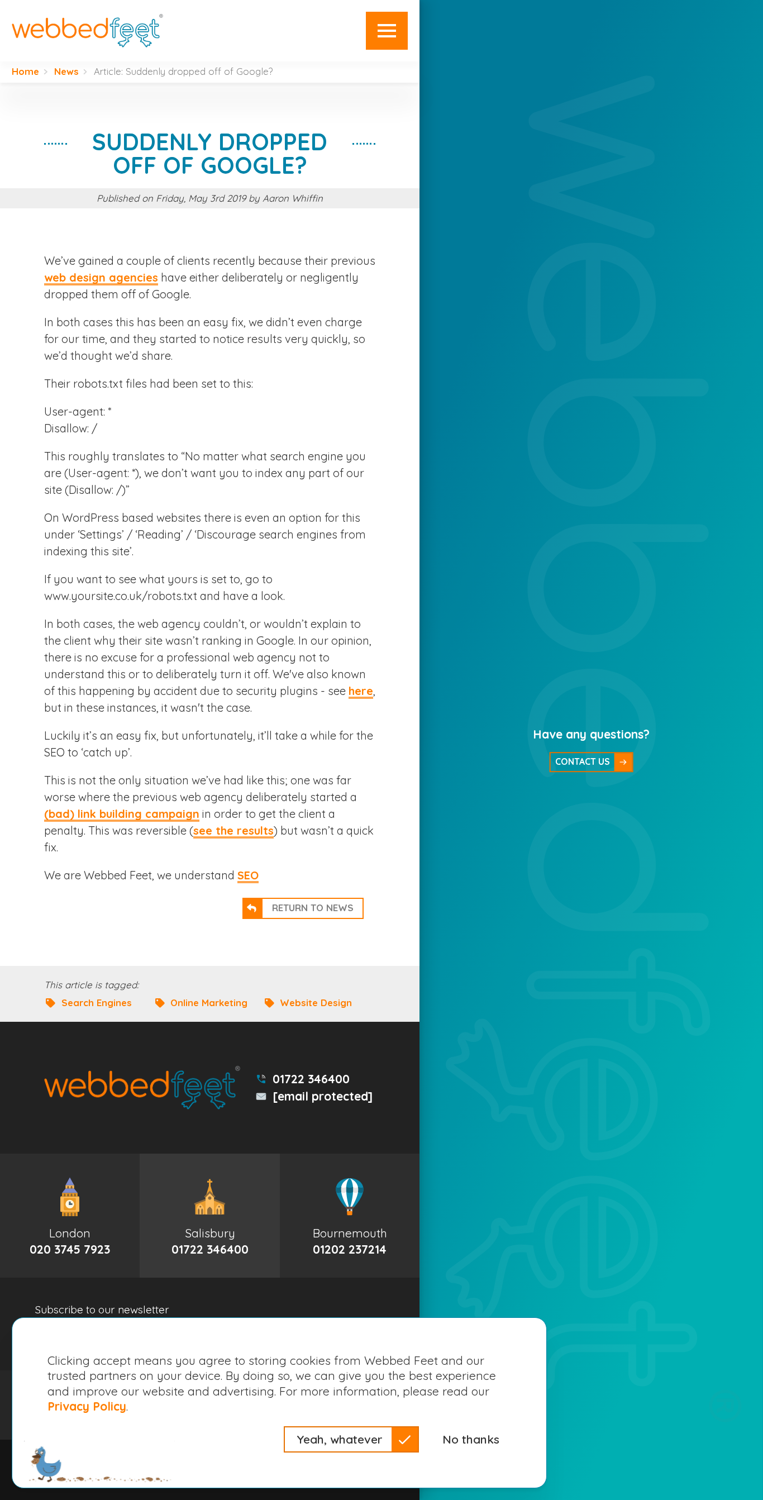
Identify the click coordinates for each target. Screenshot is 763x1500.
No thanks (470, 1439)
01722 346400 (311, 1079)
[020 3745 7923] (70, 1216)
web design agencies (101, 277)
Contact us (582, 761)
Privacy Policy (86, 1406)
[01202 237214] (349, 1216)
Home (25, 72)
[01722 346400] (209, 1216)
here (361, 691)
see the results (233, 830)
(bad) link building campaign (121, 814)
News (66, 72)
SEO (248, 875)
